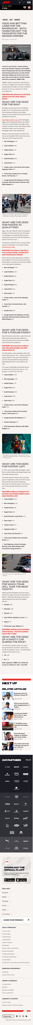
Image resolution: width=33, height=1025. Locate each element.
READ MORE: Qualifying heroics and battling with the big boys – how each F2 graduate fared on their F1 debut (15, 631)
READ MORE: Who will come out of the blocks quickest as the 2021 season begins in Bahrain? (16, 96)
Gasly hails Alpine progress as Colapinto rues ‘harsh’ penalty (20, 735)
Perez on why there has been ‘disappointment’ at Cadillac (21, 705)
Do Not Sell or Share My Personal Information (16, 962)
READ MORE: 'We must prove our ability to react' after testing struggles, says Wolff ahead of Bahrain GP (15, 348)
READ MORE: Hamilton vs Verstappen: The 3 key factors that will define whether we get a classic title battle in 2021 (16, 493)
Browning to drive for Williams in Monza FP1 (21, 694)
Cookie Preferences (8, 975)
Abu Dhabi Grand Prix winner (10, 120)
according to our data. (8, 247)
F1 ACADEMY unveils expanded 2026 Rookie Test (21, 725)
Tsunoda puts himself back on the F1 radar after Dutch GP (20, 715)
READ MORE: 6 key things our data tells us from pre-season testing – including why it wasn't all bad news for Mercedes (15, 252)
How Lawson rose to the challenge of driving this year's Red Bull (21, 745)
